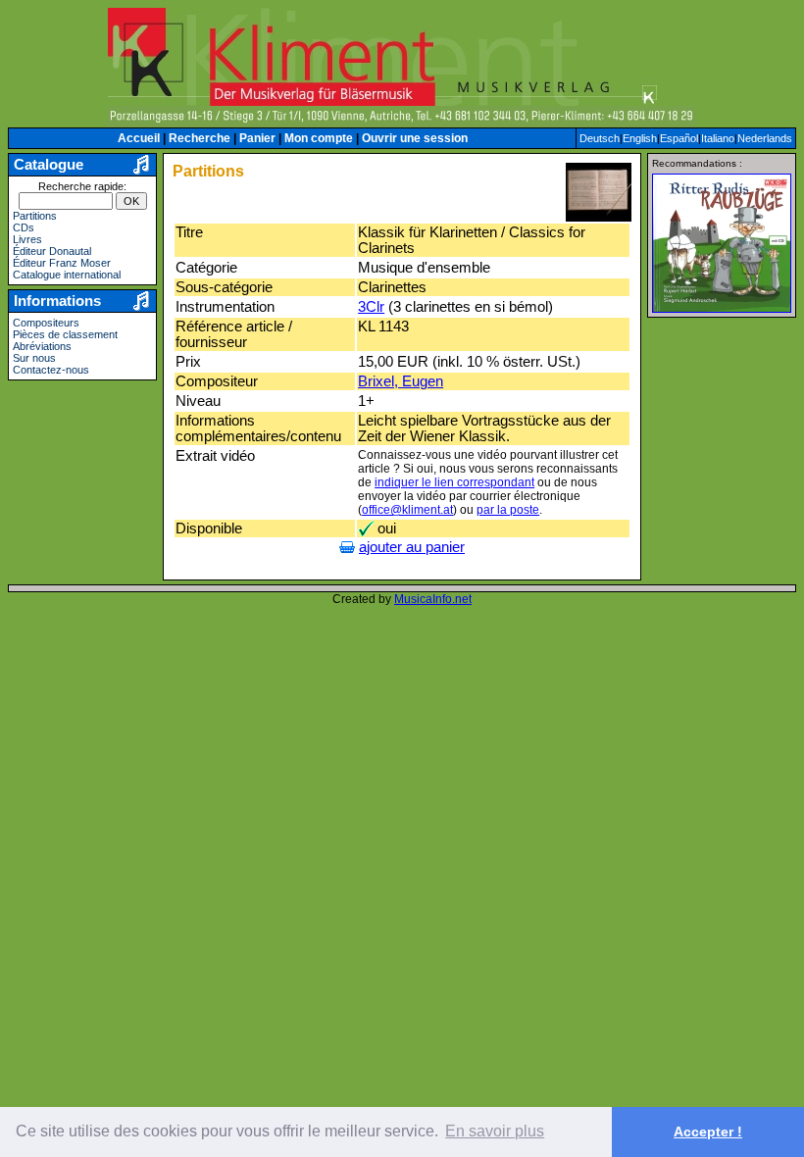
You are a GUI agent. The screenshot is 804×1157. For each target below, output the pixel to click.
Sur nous (34, 358)
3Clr (371, 307)
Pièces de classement (65, 334)
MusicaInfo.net (433, 599)
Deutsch (599, 138)
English (640, 138)
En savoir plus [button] (494, 1131)
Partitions (35, 216)
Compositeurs (46, 322)
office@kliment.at (407, 510)
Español (679, 138)
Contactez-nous (51, 370)
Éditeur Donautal (52, 251)
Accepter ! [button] (708, 1131)
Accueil (139, 138)
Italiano (717, 138)
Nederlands (764, 138)
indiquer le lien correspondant (454, 482)
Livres (27, 239)
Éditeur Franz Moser (62, 263)
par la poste (508, 510)
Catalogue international (67, 274)
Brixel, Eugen (400, 381)
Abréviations (42, 346)
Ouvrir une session (415, 138)
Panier (257, 138)
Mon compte (318, 138)
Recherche (199, 138)
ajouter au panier (412, 547)
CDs (23, 227)
